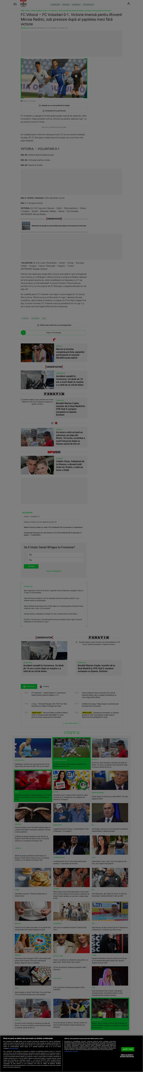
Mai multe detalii (13, 1048)
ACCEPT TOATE (128, 1049)
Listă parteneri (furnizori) (71, 1051)
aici (32, 1060)
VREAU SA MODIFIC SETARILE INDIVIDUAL (127, 1055)
